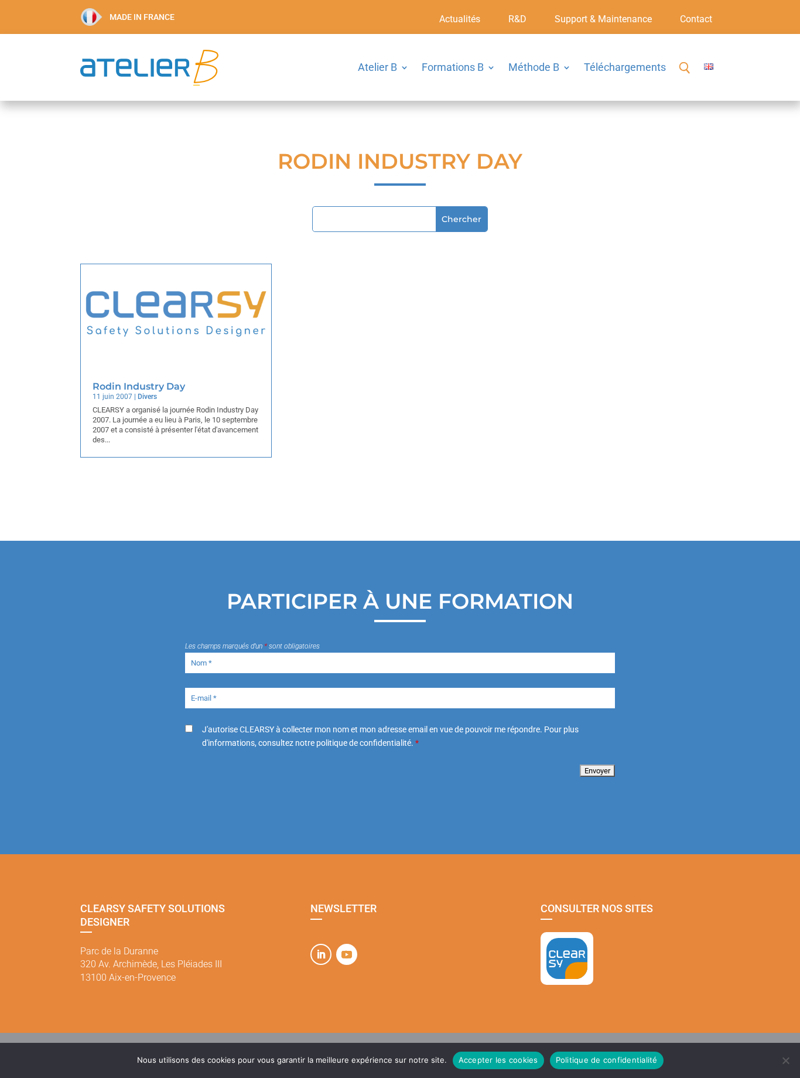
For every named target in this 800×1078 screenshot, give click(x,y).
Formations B (453, 67)
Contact (696, 20)
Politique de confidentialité (607, 1060)
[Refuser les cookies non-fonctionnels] (785, 1060)
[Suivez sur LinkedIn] (320, 954)
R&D (517, 20)
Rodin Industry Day (139, 386)
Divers (147, 397)
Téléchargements (625, 67)
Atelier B (377, 67)
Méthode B (533, 67)
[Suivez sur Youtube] (346, 954)
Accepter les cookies (498, 1060)
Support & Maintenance (603, 20)
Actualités (459, 20)
